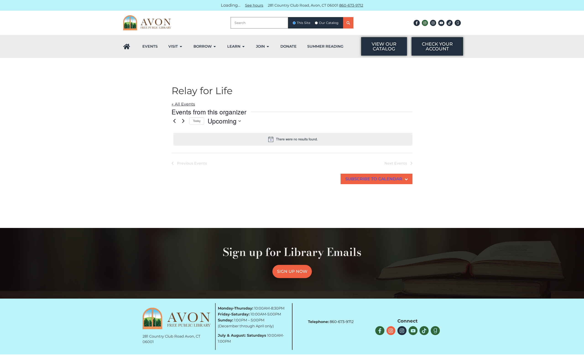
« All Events (183, 104)
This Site (303, 22)
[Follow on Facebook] (417, 23)
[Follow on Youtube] (441, 23)
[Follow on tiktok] (449, 23)
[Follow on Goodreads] (458, 23)
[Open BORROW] (214, 46)
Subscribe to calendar (373, 178)
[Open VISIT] (181, 46)
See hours (254, 5)
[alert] (292, 139)
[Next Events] (183, 121)
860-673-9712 (351, 5)
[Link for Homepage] (126, 46)
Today (197, 121)
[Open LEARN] (243, 46)
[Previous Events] (174, 121)
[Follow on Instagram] (425, 23)
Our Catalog (329, 22)
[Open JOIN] (268, 46)
